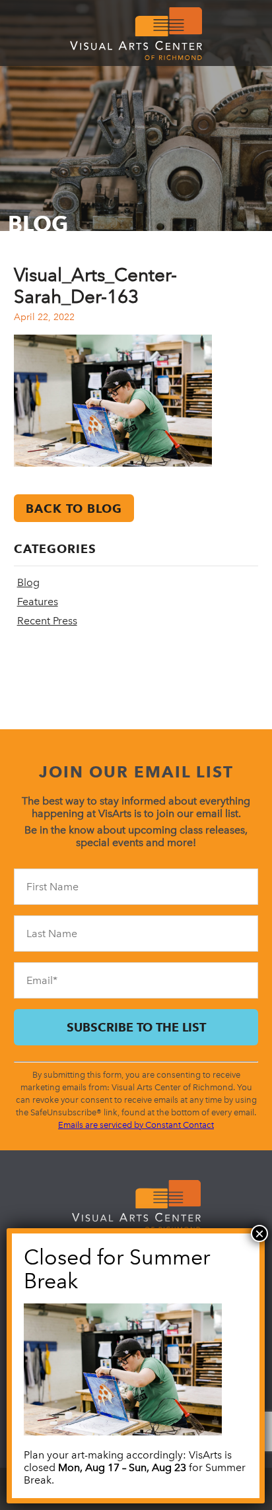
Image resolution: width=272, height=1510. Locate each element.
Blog (28, 582)
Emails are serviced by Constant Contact (136, 1125)
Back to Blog (74, 508)
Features (37, 601)
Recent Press (47, 620)
